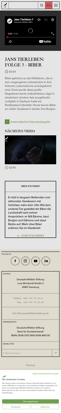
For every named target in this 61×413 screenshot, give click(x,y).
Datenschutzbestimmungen (46, 373)
